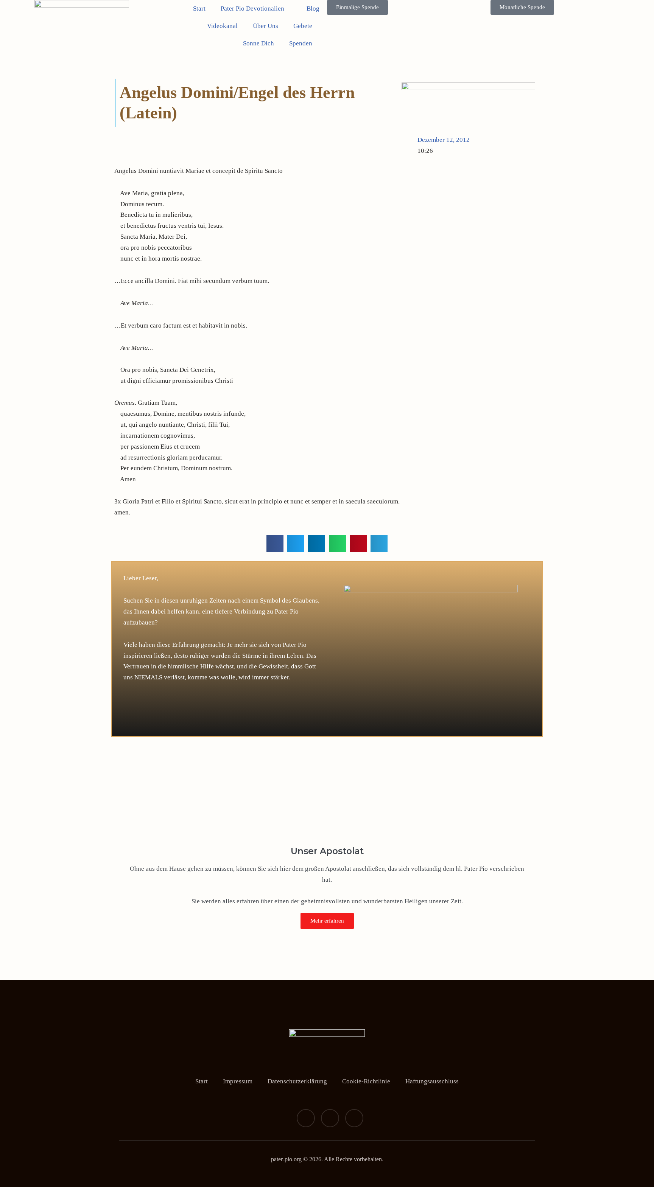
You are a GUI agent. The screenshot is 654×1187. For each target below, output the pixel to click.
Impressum (237, 1081)
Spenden (300, 43)
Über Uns (265, 26)
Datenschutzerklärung (297, 1081)
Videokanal (222, 26)
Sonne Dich (258, 43)
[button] (274, 543)
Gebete (302, 26)
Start (199, 8)
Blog (313, 8)
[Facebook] (306, 1118)
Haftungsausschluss (432, 1081)
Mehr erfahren (327, 921)
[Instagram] (330, 1118)
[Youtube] (354, 1118)
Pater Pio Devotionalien (252, 8)
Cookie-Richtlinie (366, 1081)
